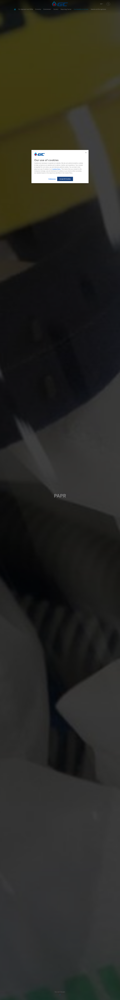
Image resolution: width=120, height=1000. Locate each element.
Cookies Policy (56, 169)
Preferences (52, 179)
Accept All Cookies (65, 179)
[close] (86, 152)
